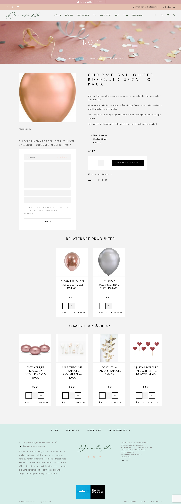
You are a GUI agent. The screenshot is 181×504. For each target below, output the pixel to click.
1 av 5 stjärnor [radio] (58, 157)
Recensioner (25, 129)
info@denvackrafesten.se (146, 7)
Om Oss (54, 430)
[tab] (25, 130)
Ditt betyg (31, 157)
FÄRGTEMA (72, 58)
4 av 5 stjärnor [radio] (65, 157)
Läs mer (125, 460)
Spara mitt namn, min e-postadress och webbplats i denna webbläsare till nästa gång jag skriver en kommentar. (46, 210)
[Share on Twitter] (99, 180)
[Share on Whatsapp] (106, 180)
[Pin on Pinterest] (102, 180)
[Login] (162, 15)
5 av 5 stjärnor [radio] (67, 157)
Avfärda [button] (100, 1)
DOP (95, 15)
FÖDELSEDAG (105, 15)
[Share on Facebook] (95, 180)
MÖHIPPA (69, 15)
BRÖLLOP (57, 15)
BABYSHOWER (83, 15)
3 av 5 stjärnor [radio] (62, 157)
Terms (144, 502)
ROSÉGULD (83, 58)
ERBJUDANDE (137, 15)
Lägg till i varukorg (127, 163)
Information (156, 502)
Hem (57, 58)
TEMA (125, 15)
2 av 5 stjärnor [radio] (60, 157)
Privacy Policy (130, 502)
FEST (117, 15)
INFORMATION (72, 430)
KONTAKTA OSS (94, 430)
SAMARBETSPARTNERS (119, 430)
